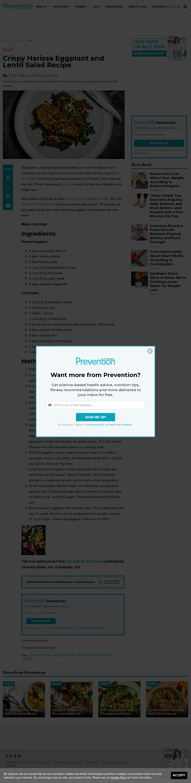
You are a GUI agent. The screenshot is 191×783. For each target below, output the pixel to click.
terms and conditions (121, 424)
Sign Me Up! (95, 417)
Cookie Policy (119, 777)
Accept (179, 775)
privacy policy (96, 424)
